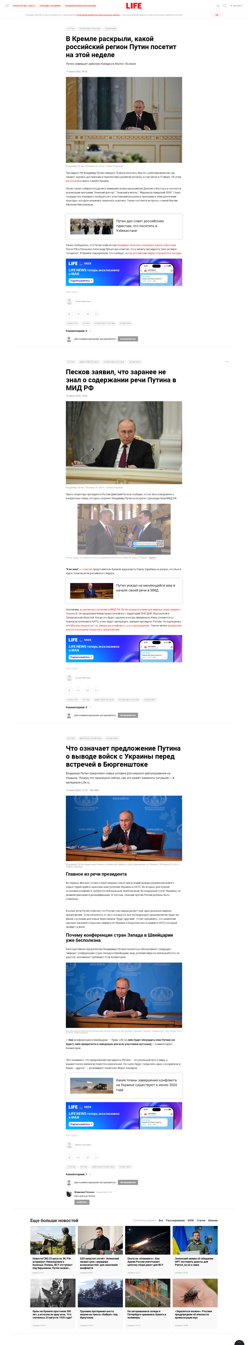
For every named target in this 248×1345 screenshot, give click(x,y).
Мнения (213, 1220)
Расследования (175, 1220)
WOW (191, 1220)
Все (161, 1220)
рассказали (73, 181)
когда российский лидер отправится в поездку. (153, 253)
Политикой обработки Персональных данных (98, 14)
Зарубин (152, 557)
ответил (87, 569)
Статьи (201, 1220)
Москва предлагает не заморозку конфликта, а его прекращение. (111, 625)
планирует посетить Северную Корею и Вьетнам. (146, 245)
